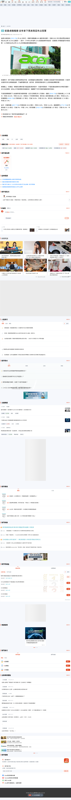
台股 (12, 2)
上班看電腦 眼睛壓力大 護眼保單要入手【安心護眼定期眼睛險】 (35, 256)
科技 (9, 5)
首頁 (6, 2)
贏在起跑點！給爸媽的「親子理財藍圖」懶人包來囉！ (21, 144)
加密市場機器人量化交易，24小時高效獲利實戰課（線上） (21, 516)
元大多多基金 (4, 594)
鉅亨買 (37, 2)
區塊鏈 (41, 5)
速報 (24, 5)
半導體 (7, 670)
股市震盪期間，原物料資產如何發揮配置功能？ (11, 256)
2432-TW (39, 107)
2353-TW (14, 38)
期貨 (36, 5)
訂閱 (45, 2)
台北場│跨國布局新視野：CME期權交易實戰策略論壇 (21, 509)
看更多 (67, 191)
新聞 (9, 2)
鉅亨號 (41, 2)
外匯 (26, 2)
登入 (67, 1)
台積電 (7, 666)
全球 (29, 2)
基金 (23, 2)
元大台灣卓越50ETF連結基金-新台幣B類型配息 (12, 582)
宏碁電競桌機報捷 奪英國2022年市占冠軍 (12, 187)
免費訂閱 (66, 771)
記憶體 (7, 661)
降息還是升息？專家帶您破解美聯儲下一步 (15, 114)
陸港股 (19, 2)
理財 (50, 5)
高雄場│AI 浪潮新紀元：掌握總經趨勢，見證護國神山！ (22, 496)
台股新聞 (8, 26)
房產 (46, 5)
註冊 (69, 1)
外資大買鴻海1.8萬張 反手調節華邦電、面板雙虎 (15, 229)
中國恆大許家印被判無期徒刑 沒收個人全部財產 (11, 274)
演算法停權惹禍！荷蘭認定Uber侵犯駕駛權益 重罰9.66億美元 (59, 256)
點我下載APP (18, 117)
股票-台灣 (8, 584)
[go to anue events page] (62, 2)
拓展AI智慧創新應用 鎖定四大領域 (10, 182)
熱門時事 (19, 5)
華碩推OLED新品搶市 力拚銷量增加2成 (48, 229)
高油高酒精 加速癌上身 (32, 273)
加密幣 (33, 2)
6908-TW (11, 98)
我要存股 (67, 144)
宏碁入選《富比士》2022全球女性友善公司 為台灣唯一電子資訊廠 (18, 184)
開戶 (68, 577)
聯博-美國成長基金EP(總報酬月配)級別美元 (11, 576)
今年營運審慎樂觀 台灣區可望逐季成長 (11, 179)
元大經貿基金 (4, 588)
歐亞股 (8, 406)
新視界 (54, 5)
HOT (8, 496)
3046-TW (53, 93)
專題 (59, 5)
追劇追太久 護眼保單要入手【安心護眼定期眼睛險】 (59, 274)
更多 (67, 323)
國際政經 (8, 427)
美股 (15, 2)
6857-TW (15, 105)
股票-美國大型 (9, 578)
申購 (68, 583)
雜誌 (63, 5)
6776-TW (64, 105)
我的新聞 (68, 5)
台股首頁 (61, 144)
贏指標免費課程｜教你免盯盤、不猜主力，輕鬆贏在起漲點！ (23, 502)
